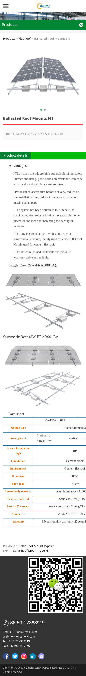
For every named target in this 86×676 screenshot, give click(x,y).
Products (9, 38)
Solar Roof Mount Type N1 (31, 550)
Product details (15, 155)
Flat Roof (25, 38)
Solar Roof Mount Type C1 (37, 546)
